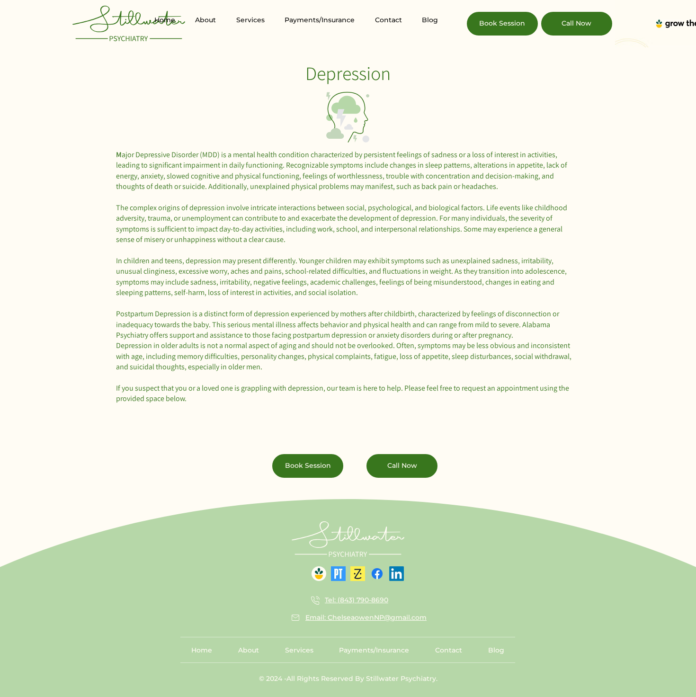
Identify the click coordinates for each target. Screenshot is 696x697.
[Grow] (319, 573)
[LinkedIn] (396, 573)
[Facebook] (377, 573)
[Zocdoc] (357, 573)
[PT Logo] (338, 573)
